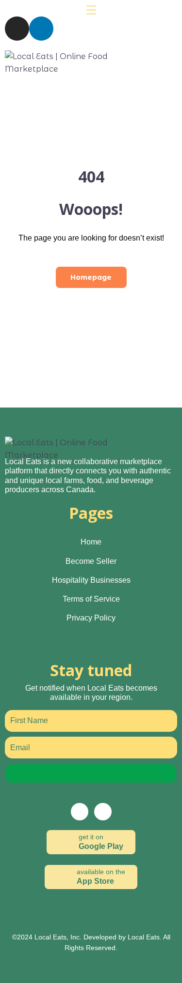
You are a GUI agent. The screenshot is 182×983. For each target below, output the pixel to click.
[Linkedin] (41, 28)
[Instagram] (17, 28)
